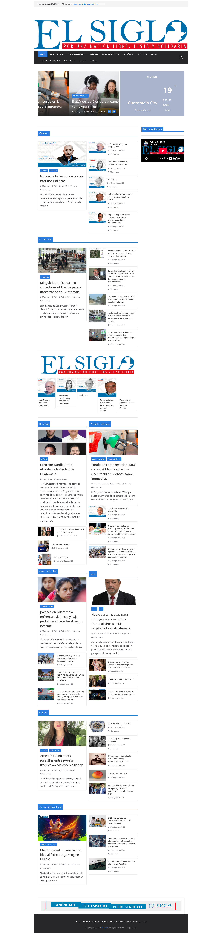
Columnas (109, 101)
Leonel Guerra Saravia (69, 186)
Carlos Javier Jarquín (68, 770)
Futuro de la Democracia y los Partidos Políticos (62, 178)
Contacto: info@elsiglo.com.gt (135, 921)
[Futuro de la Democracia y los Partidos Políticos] (62, 154)
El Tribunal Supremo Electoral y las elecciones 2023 (70, 531)
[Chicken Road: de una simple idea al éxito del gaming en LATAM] (62, 828)
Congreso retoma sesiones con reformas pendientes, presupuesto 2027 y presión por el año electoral (121, 337)
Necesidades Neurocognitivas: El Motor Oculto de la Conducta (121, 693)
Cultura (68, 60)
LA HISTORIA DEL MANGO (119, 774)
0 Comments (50, 112)
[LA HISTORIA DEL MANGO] (97, 776)
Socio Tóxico (112, 180)
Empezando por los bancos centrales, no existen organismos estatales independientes (119, 219)
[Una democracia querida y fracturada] (97, 514)
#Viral (93, 60)
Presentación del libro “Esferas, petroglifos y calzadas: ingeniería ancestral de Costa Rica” (121, 790)
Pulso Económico (76, 54)
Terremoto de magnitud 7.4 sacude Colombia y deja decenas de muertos (68, 659)
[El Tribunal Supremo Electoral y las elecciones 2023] (46, 533)
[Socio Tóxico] (96, 183)
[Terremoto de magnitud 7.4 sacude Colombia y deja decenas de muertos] (46, 660)
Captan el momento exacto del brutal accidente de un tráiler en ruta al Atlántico (121, 300)
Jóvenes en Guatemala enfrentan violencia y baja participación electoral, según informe (61, 619)
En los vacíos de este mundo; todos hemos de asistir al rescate (120, 197)
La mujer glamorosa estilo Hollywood (119, 740)
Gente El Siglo (55, 750)
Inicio (42, 54)
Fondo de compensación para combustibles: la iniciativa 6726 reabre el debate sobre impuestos (113, 472)
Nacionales (55, 54)
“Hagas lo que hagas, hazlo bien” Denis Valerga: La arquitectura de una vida (119, 759)
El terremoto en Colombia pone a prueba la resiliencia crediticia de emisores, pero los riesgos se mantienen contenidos (121, 553)
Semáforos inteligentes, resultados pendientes (118, 163)
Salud (154, 54)
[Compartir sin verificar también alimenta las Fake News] (97, 867)
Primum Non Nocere (60, 545)
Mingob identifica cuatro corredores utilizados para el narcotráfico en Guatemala (61, 287)
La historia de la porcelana (119, 724)
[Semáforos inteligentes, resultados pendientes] (97, 167)
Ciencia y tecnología (50, 60)
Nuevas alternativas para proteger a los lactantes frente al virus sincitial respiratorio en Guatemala (110, 622)
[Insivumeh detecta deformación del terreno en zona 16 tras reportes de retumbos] (97, 257)
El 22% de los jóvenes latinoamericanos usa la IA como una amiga (119, 821)
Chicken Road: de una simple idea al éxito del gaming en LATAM (61, 855)
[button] (62, 54)
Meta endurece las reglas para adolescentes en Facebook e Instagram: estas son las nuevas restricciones (121, 842)
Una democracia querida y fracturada (119, 510)
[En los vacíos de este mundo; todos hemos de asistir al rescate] (97, 201)
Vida (81, 60)
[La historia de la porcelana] (97, 727)
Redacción (39, 112)
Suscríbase (86, 921)
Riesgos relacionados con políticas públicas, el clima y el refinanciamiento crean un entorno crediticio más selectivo (121, 530)
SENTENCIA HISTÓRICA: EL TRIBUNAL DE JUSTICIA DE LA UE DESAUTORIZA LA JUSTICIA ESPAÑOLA (70, 676)
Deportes (142, 54)
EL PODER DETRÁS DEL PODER (121, 680)
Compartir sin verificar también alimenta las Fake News (121, 863)
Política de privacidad (99, 921)
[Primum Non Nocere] (43, 546)
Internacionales (110, 54)
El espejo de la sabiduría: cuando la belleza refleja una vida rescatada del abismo (120, 665)
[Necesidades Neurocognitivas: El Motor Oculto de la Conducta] (97, 695)
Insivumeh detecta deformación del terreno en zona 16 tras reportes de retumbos (121, 254)
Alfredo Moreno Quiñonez (121, 634)
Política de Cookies (116, 921)
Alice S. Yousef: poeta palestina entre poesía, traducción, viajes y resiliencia (62, 760)
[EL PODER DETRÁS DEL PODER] (97, 682)
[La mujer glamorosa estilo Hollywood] (97, 744)
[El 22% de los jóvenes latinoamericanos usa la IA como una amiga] (52, 73)
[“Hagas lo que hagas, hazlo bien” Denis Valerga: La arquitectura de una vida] (97, 761)
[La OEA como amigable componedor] (97, 150)
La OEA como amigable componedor (117, 145)
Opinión (127, 54)
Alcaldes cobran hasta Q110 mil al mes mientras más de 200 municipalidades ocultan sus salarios (121, 317)
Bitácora (93, 54)
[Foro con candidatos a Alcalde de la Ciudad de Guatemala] (62, 443)
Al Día (78, 921)
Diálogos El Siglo (61, 558)
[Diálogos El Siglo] (45, 559)
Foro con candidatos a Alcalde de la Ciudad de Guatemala (57, 469)
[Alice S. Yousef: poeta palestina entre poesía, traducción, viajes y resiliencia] (62, 734)
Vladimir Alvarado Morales (70, 297)
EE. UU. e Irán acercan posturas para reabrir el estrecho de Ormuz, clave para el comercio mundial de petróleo (70, 696)
